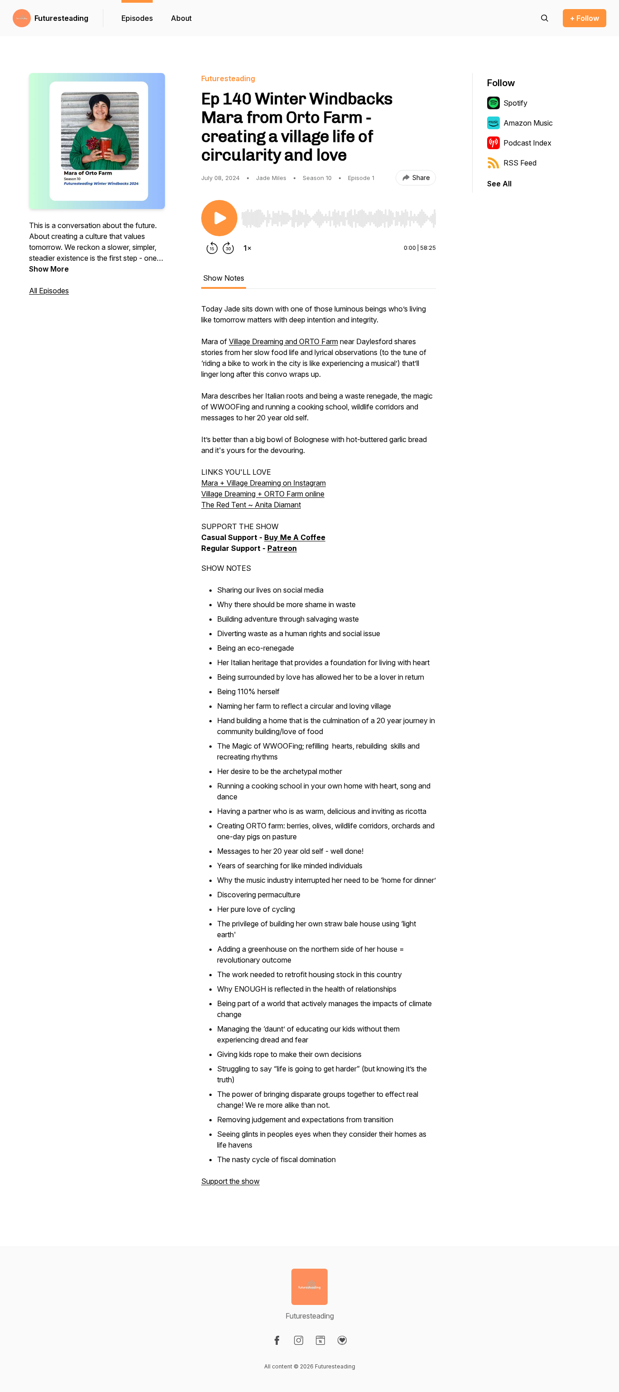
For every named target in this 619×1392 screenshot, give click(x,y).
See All (499, 183)
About (181, 18)
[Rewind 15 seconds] (212, 248)
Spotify (515, 102)
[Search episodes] (544, 18)
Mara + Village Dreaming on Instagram (263, 482)
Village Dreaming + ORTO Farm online (262, 493)
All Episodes (49, 290)
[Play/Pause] (219, 218)
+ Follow (584, 18)
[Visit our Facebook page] (276, 1340)
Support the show (230, 1181)
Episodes (137, 18)
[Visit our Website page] (320, 1340)
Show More (49, 268)
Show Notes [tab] (223, 277)
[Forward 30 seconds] (228, 248)
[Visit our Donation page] (342, 1340)
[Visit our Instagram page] (298, 1340)
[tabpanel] (318, 749)
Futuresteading (61, 18)
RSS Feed (520, 162)
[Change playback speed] (247, 248)
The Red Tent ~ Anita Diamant (251, 504)
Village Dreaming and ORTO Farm (283, 341)
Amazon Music (528, 122)
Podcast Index (527, 142)
